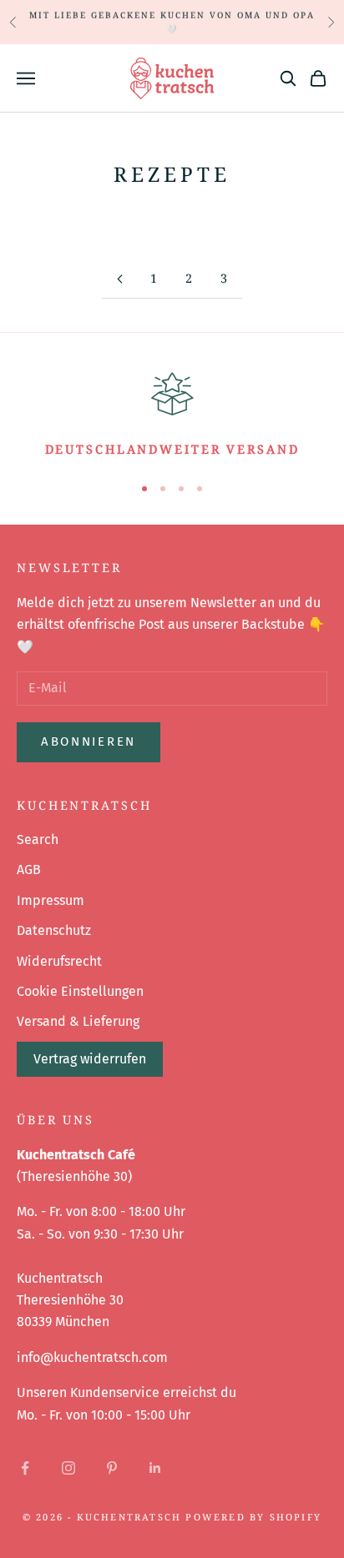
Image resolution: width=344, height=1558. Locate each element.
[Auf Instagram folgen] (68, 1468)
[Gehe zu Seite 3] (119, 279)
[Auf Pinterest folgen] (112, 1468)
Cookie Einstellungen (80, 991)
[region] (172, 413)
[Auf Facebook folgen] (25, 1468)
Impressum (50, 900)
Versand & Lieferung (78, 1021)
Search (37, 839)
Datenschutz (54, 930)
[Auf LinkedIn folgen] (155, 1468)
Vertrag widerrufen (89, 1059)
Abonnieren (88, 741)
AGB (29, 869)
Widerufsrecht (59, 961)
